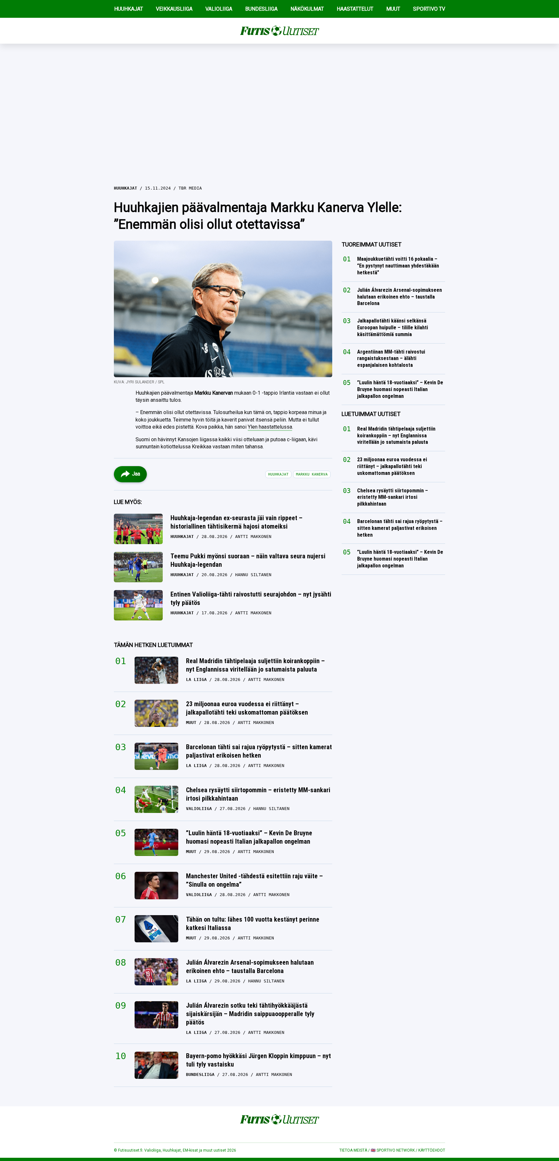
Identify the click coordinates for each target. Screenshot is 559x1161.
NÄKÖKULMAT (307, 9)
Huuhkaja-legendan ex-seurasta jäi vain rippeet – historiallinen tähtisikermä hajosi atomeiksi (236, 522)
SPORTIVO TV (429, 9)
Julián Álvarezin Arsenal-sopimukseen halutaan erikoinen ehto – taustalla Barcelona (250, 966)
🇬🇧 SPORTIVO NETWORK (393, 1150)
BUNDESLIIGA (261, 9)
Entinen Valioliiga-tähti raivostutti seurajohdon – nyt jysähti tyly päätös (250, 598)
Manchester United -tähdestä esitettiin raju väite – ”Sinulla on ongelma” (254, 880)
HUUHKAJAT (128, 9)
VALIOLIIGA (218, 9)
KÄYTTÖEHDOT (431, 1150)
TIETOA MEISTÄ (353, 1150)
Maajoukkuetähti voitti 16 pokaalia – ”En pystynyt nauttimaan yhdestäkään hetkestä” (398, 266)
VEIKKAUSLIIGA (174, 9)
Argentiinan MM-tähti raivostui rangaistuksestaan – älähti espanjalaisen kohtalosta (391, 358)
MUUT (393, 9)
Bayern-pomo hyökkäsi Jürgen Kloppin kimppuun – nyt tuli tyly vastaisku (258, 1060)
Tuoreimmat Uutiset (371, 244)
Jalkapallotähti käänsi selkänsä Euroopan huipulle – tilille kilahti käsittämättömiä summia (392, 327)
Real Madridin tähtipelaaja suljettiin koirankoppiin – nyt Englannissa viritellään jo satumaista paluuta (255, 665)
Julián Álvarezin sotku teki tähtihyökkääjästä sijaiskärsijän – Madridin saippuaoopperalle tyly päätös (250, 1014)
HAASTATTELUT (355, 9)
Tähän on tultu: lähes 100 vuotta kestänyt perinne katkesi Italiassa (252, 923)
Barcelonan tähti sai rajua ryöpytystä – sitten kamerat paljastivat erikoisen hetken (259, 751)
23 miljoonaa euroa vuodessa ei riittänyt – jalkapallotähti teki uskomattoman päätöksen (247, 708)
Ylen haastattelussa (270, 427)
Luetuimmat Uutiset (371, 414)
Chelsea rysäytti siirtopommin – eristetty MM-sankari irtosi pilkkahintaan (258, 794)
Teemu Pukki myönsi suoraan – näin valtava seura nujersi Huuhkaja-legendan (247, 560)
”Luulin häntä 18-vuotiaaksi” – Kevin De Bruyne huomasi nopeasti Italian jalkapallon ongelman (249, 837)
